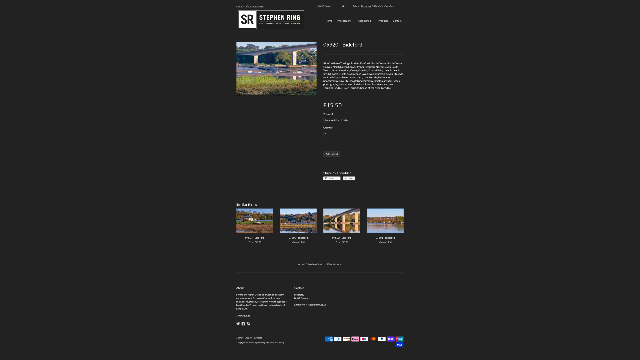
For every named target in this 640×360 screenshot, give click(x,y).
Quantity (328, 128)
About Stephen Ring (384, 6)
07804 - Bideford (254, 237)
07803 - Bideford (298, 237)
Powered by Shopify (275, 342)
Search (239, 337)
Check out (366, 6)
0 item (355, 6)
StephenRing (259, 342)
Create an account (255, 6)
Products (383, 20)
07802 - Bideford (341, 237)
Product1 (328, 114)
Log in (239, 6)
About (248, 337)
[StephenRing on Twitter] (238, 324)
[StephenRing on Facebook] (243, 324)
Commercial (365, 20)
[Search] (343, 6)
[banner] (271, 19)
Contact (397, 20)
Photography (344, 20)
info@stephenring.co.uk (314, 304)
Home (329, 20)
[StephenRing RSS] (248, 324)
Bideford (321, 264)
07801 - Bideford (385, 237)
